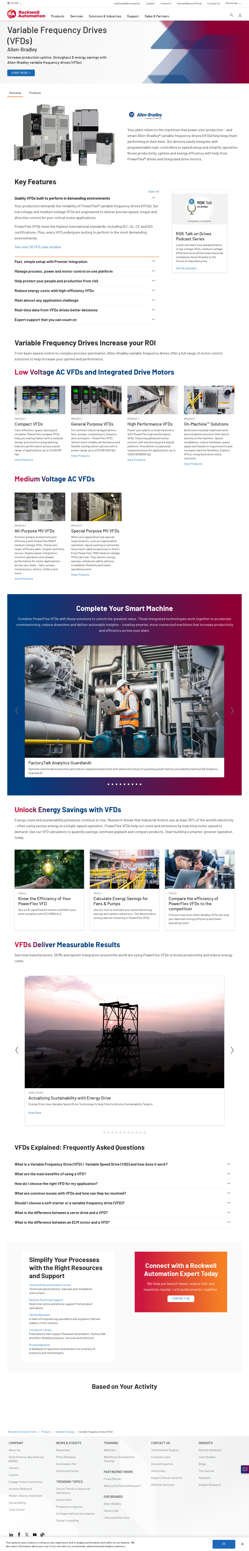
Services (76, 16)
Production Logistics (69, 1506)
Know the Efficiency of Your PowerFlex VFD (42, 851)
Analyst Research (210, 1484)
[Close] (242, 1544)
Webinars (110, 1450)
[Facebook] (19, 1534)
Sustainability (17, 1502)
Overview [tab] (15, 93)
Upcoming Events (67, 1471)
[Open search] (231, 15)
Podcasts (205, 1477)
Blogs (202, 1464)
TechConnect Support (165, 1450)
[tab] (108, 784)
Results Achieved (210, 1450)
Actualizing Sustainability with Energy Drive (52, 978)
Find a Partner (113, 1479)
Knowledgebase (39, 1345)
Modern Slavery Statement (25, 1495)
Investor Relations (20, 1488)
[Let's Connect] (245, 1469)
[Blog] (42, 1534)
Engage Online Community (25, 1481)
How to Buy (158, 1471)
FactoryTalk (111, 1510)
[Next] (232, 711)
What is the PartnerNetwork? (122, 1486)
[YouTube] (35, 1534)
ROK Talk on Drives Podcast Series (194, 191)
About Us (14, 1450)
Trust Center (17, 1509)
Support (133, 16)
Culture (13, 1475)
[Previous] (17, 711)
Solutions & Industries (105, 16)
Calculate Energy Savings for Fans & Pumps (117, 851)
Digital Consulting (67, 1520)
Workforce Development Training (119, 1459)
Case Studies (207, 1457)
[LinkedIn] (12, 1534)
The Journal (206, 1471)
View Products (24, 459)
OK (223, 1544)
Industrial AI (63, 1499)
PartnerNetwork (39, 1315)
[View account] (240, 15)
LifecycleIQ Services (116, 1517)
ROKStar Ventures (162, 1484)
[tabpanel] (124, 757)
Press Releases (66, 1457)
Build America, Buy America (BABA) (26, 1459)
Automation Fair (66, 1464)
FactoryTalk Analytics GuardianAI (45, 647)
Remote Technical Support (46, 1300)
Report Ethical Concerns (166, 1477)
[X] (27, 1534)
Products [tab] (35, 93)
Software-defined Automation (75, 1513)
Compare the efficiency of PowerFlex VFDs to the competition (196, 854)
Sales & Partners (157, 16)
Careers (14, 1468)
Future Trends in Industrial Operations (73, 1490)
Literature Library (40, 1330)
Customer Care (160, 1457)
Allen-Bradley (112, 1503)
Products (57, 16)
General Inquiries (162, 1464)
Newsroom (63, 1450)
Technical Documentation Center (50, 1285)
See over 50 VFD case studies (38, 247)
